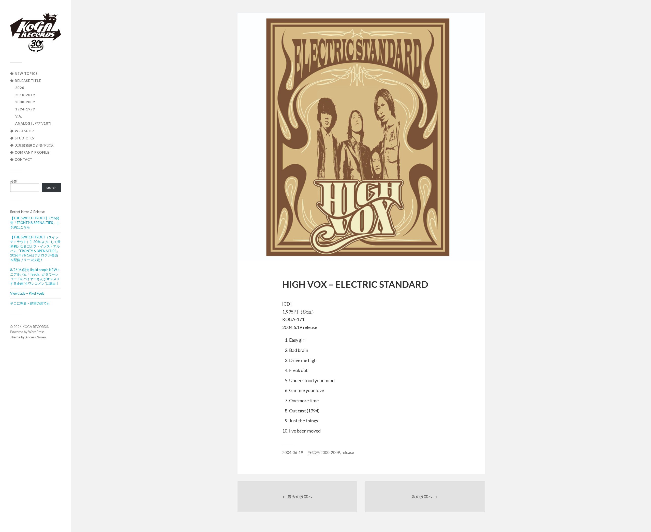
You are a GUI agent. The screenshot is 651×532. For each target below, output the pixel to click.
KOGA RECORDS (35, 327)
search (51, 187)
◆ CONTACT (21, 159)
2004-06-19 (292, 452)
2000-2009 (25, 102)
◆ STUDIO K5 (22, 138)
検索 (13, 182)
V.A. (18, 116)
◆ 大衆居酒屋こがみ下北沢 (32, 145)
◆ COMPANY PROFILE (29, 152)
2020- (20, 88)
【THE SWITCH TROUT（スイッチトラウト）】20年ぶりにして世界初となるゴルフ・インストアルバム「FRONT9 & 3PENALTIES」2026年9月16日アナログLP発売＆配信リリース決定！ (35, 248)
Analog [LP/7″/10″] (33, 123)
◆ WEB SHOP (22, 131)
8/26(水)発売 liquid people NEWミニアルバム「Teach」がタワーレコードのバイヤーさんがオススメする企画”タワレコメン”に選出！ (35, 276)
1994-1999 (25, 109)
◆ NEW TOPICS (24, 73)
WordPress (36, 332)
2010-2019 (25, 95)
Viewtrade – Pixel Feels (27, 293)
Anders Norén (35, 337)
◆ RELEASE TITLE (25, 81)
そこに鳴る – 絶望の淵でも (30, 303)
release (348, 452)
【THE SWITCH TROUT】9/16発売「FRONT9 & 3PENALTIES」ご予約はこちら (35, 222)
